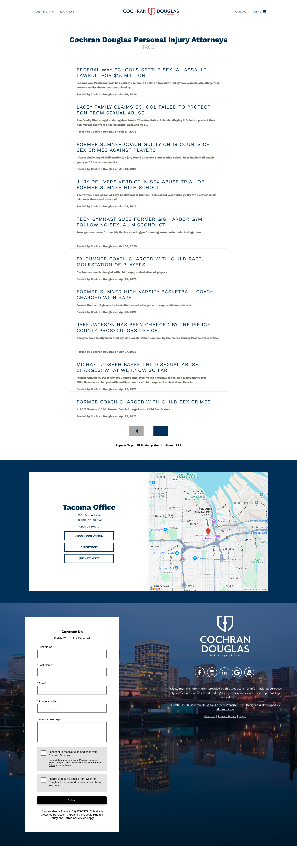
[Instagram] (212, 672)
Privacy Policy (227, 716)
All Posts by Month (149, 445)
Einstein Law (225, 709)
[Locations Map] (208, 531)
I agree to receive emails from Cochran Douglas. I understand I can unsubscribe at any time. (75, 782)
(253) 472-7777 (78, 811)
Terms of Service (75, 818)
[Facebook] (200, 672)
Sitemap (209, 716)
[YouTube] (249, 672)
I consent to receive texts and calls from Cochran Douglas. (75, 758)
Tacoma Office (88, 507)
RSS (178, 445)
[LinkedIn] (224, 672)
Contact (241, 11)
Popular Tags (125, 445)
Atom (169, 445)
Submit (72, 800)
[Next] (160, 431)
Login (242, 716)
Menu (257, 11)
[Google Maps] (237, 672)
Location (67, 11)
